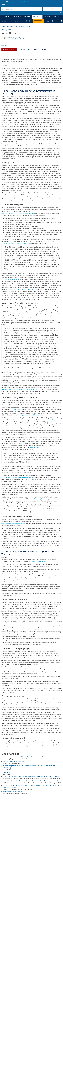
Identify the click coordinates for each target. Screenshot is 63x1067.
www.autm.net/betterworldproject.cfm (13, 524)
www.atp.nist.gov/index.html (10, 279)
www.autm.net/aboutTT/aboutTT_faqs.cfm (14, 243)
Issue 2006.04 (37, 17)
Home (3, 26)
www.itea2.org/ (35, 447)
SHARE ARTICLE (26, 49)
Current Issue (17, 17)
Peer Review (17, 21)
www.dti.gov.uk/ (53, 420)
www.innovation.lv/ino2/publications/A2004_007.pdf (17, 477)
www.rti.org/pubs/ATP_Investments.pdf (21, 289)
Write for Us (6, 21)
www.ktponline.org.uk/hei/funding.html (30, 415)
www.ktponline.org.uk (16, 409)
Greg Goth (4, 45)
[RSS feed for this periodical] (61, 21)
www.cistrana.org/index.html (39, 499)
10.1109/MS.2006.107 (17, 39)
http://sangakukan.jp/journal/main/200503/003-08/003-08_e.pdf (21, 389)
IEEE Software (6, 17)
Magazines (10, 26)
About (56, 17)
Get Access (38, 21)
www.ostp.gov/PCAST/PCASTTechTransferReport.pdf (17, 213)
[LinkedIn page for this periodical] (48, 21)
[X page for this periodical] (53, 21)
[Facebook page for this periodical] (57, 21)
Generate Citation (40, 49)
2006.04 (27, 26)
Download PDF (10, 49)
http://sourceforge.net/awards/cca (39, 561)
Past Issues (27, 17)
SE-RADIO (29, 21)
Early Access (47, 17)
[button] (60, 13)
